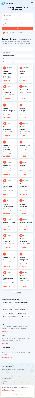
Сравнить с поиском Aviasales (14, 33)
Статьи (3, 383)
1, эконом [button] (23, 24)
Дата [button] (6, 24)
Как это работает (6, 378)
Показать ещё (17, 292)
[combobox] (19, 15)
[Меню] (32, 3)
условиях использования (17, 389)
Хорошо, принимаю (17, 394)
